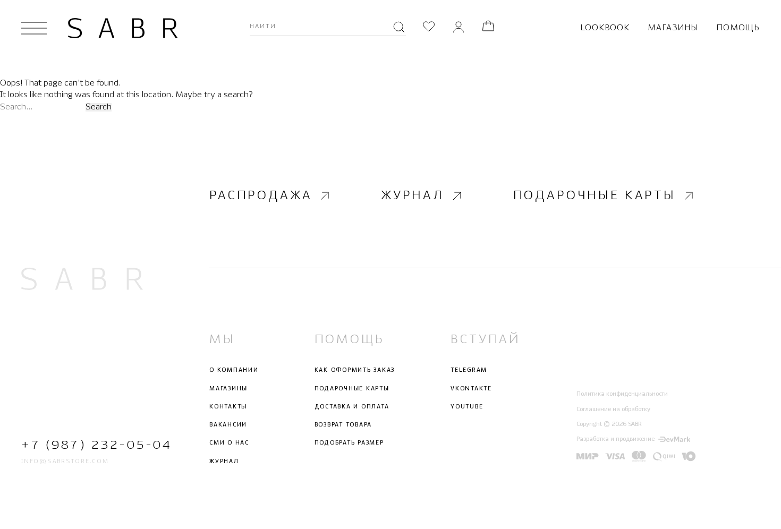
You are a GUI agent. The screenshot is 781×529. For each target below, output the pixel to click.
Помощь (738, 28)
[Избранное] (429, 28)
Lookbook (605, 28)
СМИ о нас (229, 443)
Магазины (673, 28)
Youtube (467, 406)
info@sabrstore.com (65, 461)
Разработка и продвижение (615, 439)
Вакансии (228, 425)
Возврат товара (343, 425)
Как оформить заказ (355, 370)
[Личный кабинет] (458, 28)
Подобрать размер (349, 443)
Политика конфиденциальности (622, 394)
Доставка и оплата (352, 406)
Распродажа (260, 196)
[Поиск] (399, 28)
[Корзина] (488, 28)
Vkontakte (471, 388)
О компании (234, 370)
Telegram (469, 370)
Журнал (412, 196)
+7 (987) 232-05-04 (82, 445)
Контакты (228, 406)
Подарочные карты (594, 196)
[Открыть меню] (34, 28)
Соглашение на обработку (613, 409)
